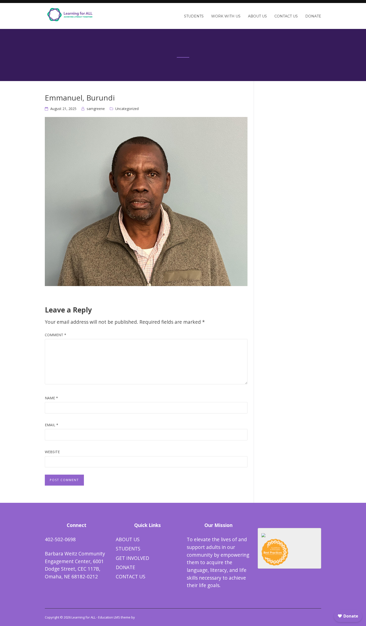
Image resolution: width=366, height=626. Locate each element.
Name (51, 398)
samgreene (96, 108)
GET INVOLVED (132, 558)
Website (52, 451)
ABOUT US (128, 539)
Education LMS (109, 617)
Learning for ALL (83, 617)
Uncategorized (127, 108)
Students (194, 16)
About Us (257, 16)
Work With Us (226, 16)
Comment (55, 334)
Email (51, 424)
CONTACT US (130, 576)
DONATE (125, 567)
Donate (313, 16)
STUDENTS (128, 548)
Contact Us (286, 16)
